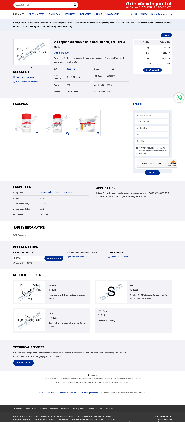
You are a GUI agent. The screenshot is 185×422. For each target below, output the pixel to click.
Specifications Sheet (119, 257)
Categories (18, 193)
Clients (74, 409)
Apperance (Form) (21, 204)
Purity (56, 85)
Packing (57, 91)
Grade (96, 69)
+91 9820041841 (141, 14)
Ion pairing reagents (65, 192)
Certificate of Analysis (25, 77)
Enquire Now (23, 363)
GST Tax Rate (99, 91)
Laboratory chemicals (48, 192)
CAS (55, 69)
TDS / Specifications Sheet (27, 82)
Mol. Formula (57, 77)
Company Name (144, 115)
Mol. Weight (99, 85)
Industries (85, 14)
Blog (101, 409)
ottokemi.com (102, 419)
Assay (16, 198)
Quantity (140, 141)
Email (139, 134)
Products (18, 14)
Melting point (19, 214)
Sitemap (109, 409)
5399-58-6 (71, 69)
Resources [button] (70, 14)
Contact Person (144, 121)
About (99, 14)
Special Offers (36, 14)
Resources (54, 409)
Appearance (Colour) (22, 209)
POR (168, 64)
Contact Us (113, 14)
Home (42, 393)
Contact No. (142, 128)
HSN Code (98, 76)
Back (167, 35)
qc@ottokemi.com (75, 257)
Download (54, 14)
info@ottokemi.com (163, 14)
